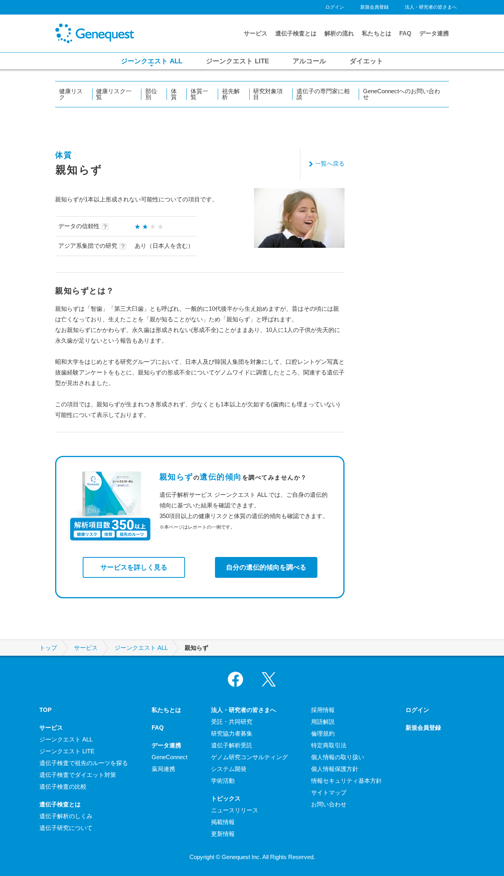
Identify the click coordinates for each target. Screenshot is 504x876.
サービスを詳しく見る (133, 567)
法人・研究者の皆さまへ (431, 7)
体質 (174, 94)
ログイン (334, 7)
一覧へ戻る (330, 163)
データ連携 (434, 33)
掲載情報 (223, 822)
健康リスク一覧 (114, 94)
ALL (151, 61)
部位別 (151, 94)
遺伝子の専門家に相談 (323, 94)
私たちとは (376, 33)
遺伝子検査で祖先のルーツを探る (83, 763)
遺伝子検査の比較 (63, 786)
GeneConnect (169, 757)
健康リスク (71, 94)
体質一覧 (199, 94)
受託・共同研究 (231, 721)
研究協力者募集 (231, 733)
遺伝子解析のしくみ (66, 816)
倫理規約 (323, 733)
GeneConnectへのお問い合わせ (401, 94)
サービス (255, 33)
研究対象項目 (268, 94)
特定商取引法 (328, 745)
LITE (237, 61)
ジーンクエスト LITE (66, 751)
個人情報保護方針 (334, 768)
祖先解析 (231, 94)
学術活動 (223, 780)
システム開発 (228, 768)
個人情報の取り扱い (337, 757)
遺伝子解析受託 (231, 745)
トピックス (226, 798)
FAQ (405, 33)
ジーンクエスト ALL (141, 647)
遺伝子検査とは (296, 33)
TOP (45, 709)
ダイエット (366, 61)
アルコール (309, 61)
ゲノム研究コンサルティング (249, 757)
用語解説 (323, 721)
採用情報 (323, 709)
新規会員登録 (374, 7)
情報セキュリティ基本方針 (346, 780)
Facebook (235, 679)
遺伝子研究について (66, 827)
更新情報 (223, 833)
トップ (48, 647)
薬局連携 (163, 768)
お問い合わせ (328, 804)
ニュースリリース (234, 810)
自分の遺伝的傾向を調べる (266, 567)
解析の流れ (339, 33)
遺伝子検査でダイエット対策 (77, 774)
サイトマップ (328, 792)
